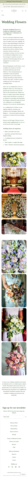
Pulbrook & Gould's (18, 37)
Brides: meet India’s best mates (12, 131)
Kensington (14, 111)
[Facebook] (8, 466)
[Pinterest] (15, 466)
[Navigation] (2, 10)
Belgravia (5, 113)
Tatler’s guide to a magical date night (13, 142)
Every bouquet (6, 57)
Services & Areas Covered (11, 124)
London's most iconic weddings (14, 41)
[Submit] (25, 416)
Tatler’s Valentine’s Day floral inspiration (14, 144)
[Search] (22, 10)
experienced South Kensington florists (12, 59)
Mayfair (19, 111)
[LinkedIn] (19, 466)
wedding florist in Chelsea (12, 107)
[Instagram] (12, 466)
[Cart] (25, 10)
